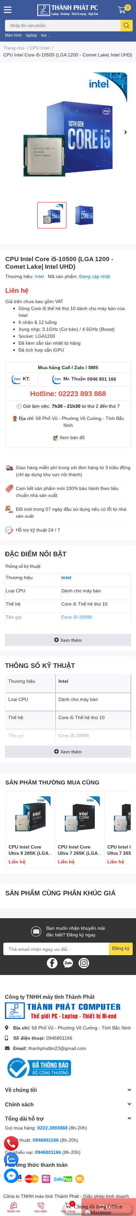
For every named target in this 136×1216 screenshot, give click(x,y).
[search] (126, 25)
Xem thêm (71, 640)
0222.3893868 (52, 1127)
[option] (68, 132)
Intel (40, 276)
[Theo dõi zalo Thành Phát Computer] (68, 962)
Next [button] (125, 132)
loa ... (46, 35)
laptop (31, 35)
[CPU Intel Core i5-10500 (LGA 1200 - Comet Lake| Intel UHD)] (68, 132)
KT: (26, 378)
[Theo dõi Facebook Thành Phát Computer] (52, 962)
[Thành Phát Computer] (68, 10)
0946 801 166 (101, 378)
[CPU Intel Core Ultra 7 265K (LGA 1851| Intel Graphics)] (79, 816)
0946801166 (59, 1038)
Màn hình (13, 35)
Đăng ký (120, 948)
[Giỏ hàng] (122, 10)
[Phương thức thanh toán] (45, 1178)
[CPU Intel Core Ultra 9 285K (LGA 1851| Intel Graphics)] (30, 816)
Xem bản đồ (72, 437)
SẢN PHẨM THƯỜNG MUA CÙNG (52, 782)
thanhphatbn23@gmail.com (57, 1048)
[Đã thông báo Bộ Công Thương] (38, 1067)
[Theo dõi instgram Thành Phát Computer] (84, 962)
